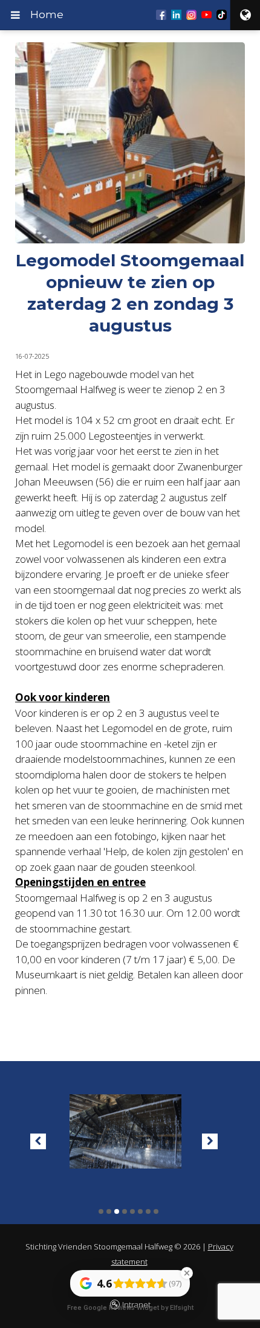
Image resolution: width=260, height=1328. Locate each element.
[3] (116, 1211)
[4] (124, 1211)
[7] (148, 1211)
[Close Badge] (187, 1273)
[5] (132, 1211)
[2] (108, 1211)
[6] (140, 1211)
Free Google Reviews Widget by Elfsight (130, 1308)
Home (46, 14)
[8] (156, 1211)
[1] (101, 1211)
